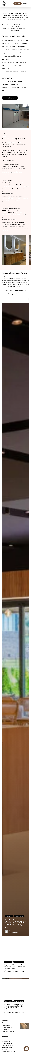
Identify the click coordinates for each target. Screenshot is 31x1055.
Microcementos (19, 916)
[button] (26, 3)
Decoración (9, 916)
